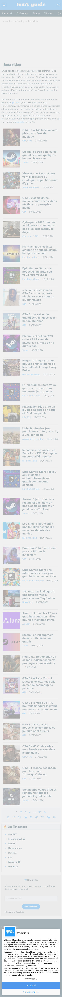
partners (19, 940)
